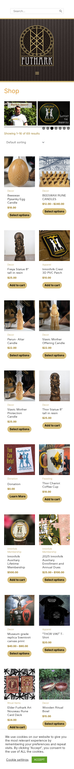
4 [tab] (56, 128)
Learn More (17, 496)
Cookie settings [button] (17, 760)
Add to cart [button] (17, 285)
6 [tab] (64, 128)
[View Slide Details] (20, 113)
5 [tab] (60, 128)
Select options (19, 215)
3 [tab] (51, 128)
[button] (11, 113)
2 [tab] (47, 128)
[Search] (61, 11)
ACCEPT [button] (39, 759)
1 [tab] (43, 128)
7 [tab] (68, 128)
